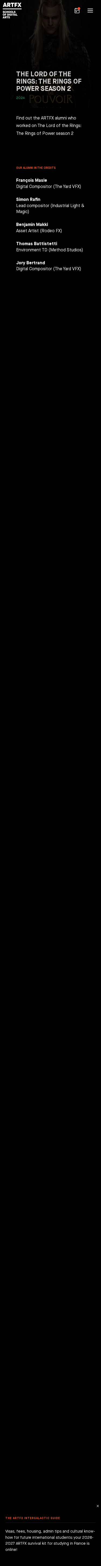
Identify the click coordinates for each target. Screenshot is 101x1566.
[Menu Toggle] (90, 10)
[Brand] (11, 10)
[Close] (97, 1506)
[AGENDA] (77, 10)
